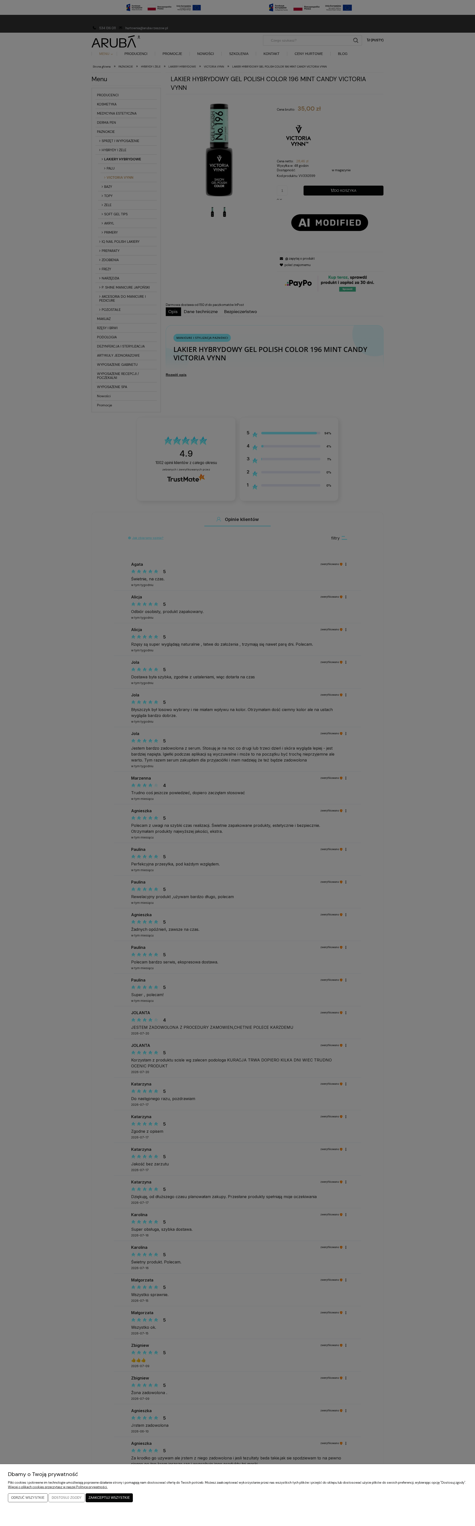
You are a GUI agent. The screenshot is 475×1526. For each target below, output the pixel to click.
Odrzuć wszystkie (28, 1498)
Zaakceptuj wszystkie (109, 1498)
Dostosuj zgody (67, 1498)
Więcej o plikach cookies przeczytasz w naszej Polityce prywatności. (58, 1487)
